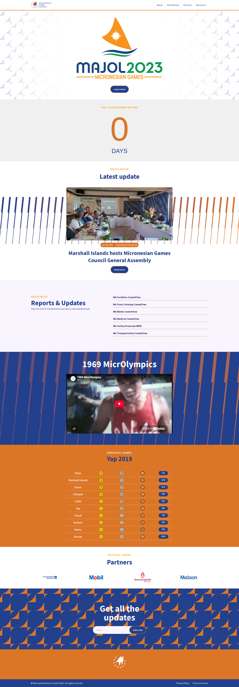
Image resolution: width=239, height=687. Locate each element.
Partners (187, 5)
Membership (173, 5)
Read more (119, 269)
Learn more (119, 89)
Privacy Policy (182, 683)
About (160, 5)
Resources (201, 5)
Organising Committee (126, 244)
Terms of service (200, 683)
